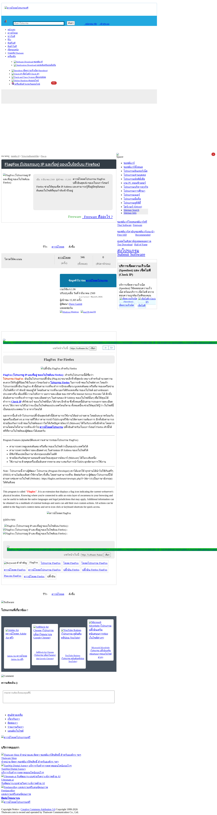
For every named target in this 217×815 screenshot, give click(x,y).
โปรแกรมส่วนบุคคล (135, 175)
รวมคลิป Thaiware (16, 53)
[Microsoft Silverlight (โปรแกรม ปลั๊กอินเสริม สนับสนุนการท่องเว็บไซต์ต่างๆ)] (100, 630)
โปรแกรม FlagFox (51, 563)
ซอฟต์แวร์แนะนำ (144, 233)
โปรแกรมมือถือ (132, 198)
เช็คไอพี (141, 305)
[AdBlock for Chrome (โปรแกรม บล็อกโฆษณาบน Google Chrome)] (44, 632)
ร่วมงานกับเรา (16, 727)
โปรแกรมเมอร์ (132, 194)
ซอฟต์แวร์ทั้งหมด (133, 167)
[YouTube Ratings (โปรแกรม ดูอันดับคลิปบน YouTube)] (72, 634)
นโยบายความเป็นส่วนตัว (42, 806)
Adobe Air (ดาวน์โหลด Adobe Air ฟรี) (17, 657)
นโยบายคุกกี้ (66, 806)
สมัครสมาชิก (90, 24)
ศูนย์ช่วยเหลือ (15, 715)
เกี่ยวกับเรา (14, 719)
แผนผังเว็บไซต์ (16, 730)
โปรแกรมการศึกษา (134, 190)
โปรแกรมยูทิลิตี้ (132, 202)
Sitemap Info (130, 213)
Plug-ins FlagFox (12, 575)
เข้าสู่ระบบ (104, 24)
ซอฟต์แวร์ (38, 62)
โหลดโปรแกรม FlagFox (94, 563)
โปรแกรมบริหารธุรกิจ (136, 187)
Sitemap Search (131, 210)
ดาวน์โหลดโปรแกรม (97, 280)
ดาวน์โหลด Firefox (34, 576)
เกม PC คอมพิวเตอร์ (135, 183)
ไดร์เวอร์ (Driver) (133, 206)
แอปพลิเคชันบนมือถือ (46, 65)
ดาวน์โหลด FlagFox (15, 569)
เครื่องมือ (12, 56)
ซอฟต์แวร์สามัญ (126, 233)
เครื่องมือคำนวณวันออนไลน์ (27, 84)
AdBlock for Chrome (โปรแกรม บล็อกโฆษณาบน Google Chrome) (45, 655)
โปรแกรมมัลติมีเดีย (134, 179)
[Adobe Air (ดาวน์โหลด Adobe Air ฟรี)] (17, 634)
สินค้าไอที (12, 46)
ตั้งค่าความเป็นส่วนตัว (13, 806)
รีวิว (9, 39)
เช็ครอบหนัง (13, 49)
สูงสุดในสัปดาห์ (125, 243)
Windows (74, 312)
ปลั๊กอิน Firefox (71, 569)
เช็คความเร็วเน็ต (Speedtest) (35, 70)
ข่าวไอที (11, 36)
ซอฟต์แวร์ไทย (125, 223)
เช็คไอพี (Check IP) (30, 74)
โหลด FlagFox (71, 563)
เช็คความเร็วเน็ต (126, 305)
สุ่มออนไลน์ (33, 80)
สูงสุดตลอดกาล (142, 243)
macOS (92, 312)
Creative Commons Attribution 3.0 (38, 809)
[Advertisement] (108, 129)
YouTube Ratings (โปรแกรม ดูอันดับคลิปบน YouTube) (72, 658)
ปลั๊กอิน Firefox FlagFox (94, 569)
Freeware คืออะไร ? (97, 217)
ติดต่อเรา (13, 723)
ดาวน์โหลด (13, 33)
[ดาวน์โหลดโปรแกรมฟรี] (16, 8)
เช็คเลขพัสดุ (40, 77)
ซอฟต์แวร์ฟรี (140, 223)
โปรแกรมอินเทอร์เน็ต (30, 156)
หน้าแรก (11, 29)
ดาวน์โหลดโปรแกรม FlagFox (44, 569)
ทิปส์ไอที (11, 43)
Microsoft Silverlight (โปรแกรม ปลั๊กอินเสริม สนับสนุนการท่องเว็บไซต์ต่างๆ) (100, 652)
